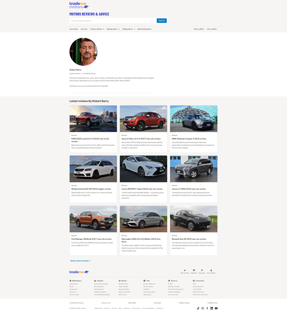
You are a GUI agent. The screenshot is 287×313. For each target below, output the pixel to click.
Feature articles (96, 29)
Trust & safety (197, 289)
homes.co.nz (106, 303)
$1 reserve (73, 292)
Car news (84, 29)
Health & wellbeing (174, 292)
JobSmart (147, 289)
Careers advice (148, 286)
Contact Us (159, 308)
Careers (114, 308)
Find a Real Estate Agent (102, 295)
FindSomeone (212, 303)
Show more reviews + (80, 260)
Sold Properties (99, 289)
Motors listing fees (144, 29)
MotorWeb (132, 303)
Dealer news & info (125, 292)
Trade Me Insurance (77, 303)
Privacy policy (136, 308)
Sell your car (123, 295)
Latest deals (73, 284)
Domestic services (174, 286)
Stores (72, 286)
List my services (173, 295)
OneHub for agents (100, 292)
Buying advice (112, 29)
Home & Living (74, 295)
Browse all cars (123, 284)
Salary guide (147, 295)
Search (162, 20)
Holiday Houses (184, 303)
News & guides (98, 286)
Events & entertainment (175, 289)
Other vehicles (123, 286)
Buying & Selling (124, 289)
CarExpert (157, 303)
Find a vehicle (199, 29)
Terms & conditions (148, 308)
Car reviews (74, 29)
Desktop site (99, 308)
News (120, 308)
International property (101, 284)
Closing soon (73, 289)
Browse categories (149, 284)
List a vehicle (212, 29)
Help (194, 284)
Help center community (200, 295)
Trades (170, 284)
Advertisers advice (149, 292)
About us (107, 308)
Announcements (198, 286)
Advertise (127, 308)
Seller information (198, 292)
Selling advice (127, 29)
